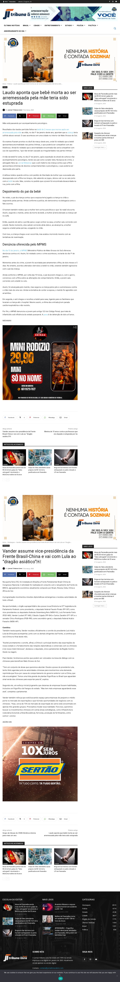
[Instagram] (112, 1)
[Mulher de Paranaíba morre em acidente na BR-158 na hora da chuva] (47, 919)
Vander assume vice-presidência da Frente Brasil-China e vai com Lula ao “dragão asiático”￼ (19, 433)
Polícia (10, 84)
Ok (61, 978)
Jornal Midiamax (25, 163)
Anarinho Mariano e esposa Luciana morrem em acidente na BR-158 (66, 906)
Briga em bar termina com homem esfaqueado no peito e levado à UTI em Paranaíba (65, 470)
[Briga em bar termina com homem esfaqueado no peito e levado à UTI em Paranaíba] (66, 457)
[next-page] (7, 479)
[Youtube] (116, 1)
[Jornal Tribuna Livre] (4, 110)
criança (70, 132)
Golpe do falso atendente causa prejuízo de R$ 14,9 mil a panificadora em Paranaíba (39, 470)
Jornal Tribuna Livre (15, 110)
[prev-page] (4, 479)
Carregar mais (99, 147)
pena (46, 314)
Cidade (5, 464)
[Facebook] (109, 1)
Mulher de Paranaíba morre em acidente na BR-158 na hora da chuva (65, 918)
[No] (117, 976)
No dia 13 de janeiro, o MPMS (15, 250)
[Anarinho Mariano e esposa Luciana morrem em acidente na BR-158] (47, 907)
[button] (115, 28)
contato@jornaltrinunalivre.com (51, 968)
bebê (10, 181)
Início (4, 84)
